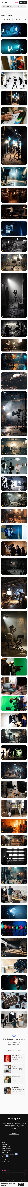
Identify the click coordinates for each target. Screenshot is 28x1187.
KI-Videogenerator (6, 1148)
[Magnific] (14, 1119)
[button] (14, 1133)
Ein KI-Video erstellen (20, 11)
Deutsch (14, 1133)
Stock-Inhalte (5, 1152)
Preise (16, 2)
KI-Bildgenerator (6, 1146)
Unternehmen (5, 1170)
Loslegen (4, 1166)
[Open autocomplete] (3, 6)
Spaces (3, 1142)
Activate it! (21, 1184)
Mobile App (4, 1160)
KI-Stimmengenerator (7, 1150)
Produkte (4, 1140)
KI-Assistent (5, 1144)
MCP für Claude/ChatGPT (9, 1154)
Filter (19, 19)
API (2, 1158)
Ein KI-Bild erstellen (7, 11)
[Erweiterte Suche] (25, 19)
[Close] (26, 1185)
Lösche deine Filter (14, 1044)
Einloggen (23, 2)
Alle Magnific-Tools (6, 1161)
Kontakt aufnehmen (7, 1175)
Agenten (5, 1156)
